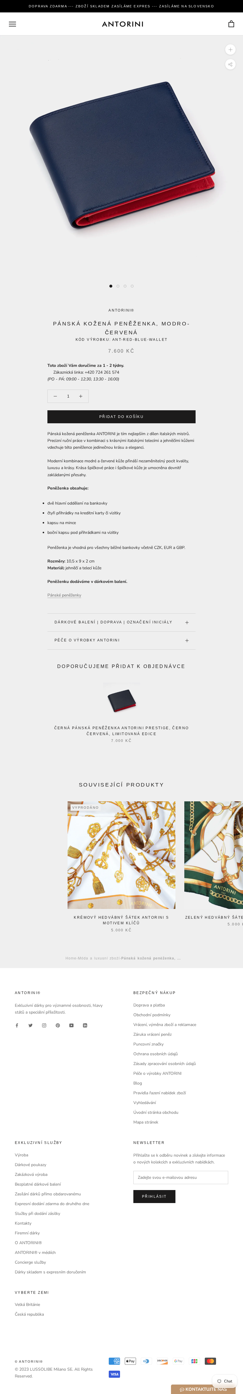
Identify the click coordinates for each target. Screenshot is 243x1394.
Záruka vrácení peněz (152, 1034)
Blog (137, 1083)
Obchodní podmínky (151, 1015)
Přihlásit (154, 1196)
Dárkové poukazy (30, 1165)
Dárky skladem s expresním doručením (50, 1272)
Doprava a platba (149, 1005)
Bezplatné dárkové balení (38, 1184)
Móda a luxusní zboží (99, 957)
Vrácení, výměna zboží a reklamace (164, 1024)
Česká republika (29, 1314)
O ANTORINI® (28, 1243)
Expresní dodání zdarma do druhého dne (52, 1204)
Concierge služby (30, 1262)
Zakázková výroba (31, 1174)
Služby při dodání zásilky (37, 1213)
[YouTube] (71, 1025)
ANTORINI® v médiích (35, 1252)
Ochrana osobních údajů (155, 1054)
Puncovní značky (148, 1044)
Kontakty (23, 1223)
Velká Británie (27, 1304)
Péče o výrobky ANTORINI (87, 640)
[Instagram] (44, 1025)
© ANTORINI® (29, 1361)
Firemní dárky (27, 1233)
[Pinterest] (58, 1025)
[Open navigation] (12, 24)
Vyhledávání (144, 1103)
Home (70, 957)
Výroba (21, 1155)
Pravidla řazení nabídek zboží (159, 1093)
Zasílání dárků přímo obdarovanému (48, 1194)
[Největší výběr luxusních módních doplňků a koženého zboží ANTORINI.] (122, 24)
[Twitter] (30, 1025)
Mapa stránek (145, 1122)
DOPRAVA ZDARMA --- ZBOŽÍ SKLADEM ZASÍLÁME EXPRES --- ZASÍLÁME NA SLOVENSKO (121, 6)
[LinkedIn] (85, 1025)
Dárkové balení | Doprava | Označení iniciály (114, 622)
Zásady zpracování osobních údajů (164, 1063)
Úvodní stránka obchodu (155, 1112)
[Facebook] (17, 1025)
